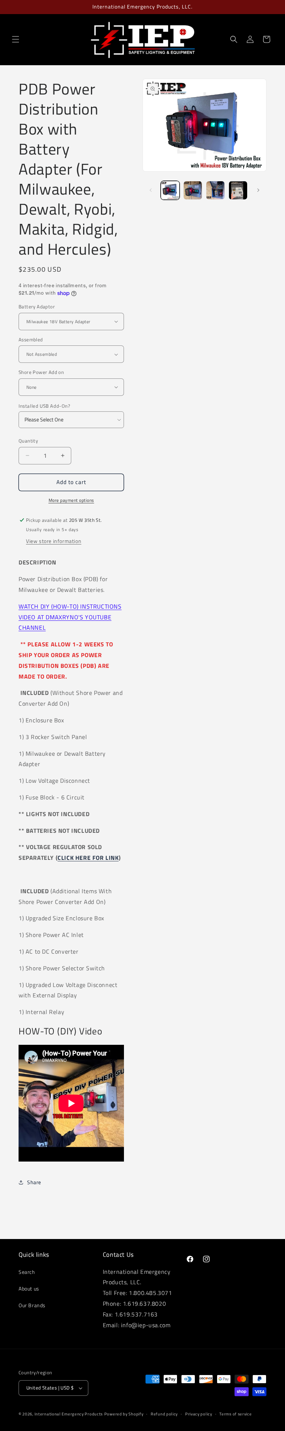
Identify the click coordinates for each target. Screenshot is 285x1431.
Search (27, 1272)
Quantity (28, 440)
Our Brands (32, 1305)
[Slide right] (258, 190)
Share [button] (34, 1182)
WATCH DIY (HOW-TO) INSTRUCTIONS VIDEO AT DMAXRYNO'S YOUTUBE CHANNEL (70, 617)
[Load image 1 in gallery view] (170, 190)
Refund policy (164, 1414)
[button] (15, 39)
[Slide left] (150, 190)
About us (29, 1288)
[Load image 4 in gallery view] (238, 190)
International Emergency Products (69, 1414)
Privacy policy (198, 1414)
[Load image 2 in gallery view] (192, 190)
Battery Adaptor (37, 306)
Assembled (31, 339)
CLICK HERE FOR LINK (88, 857)
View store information (53, 541)
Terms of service (235, 1414)
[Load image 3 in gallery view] (215, 190)
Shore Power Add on (41, 372)
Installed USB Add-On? (45, 406)
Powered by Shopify (124, 1414)
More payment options (71, 500)
